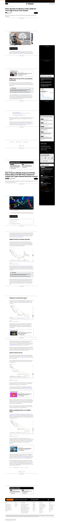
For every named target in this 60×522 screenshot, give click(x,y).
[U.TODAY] (30, 3)
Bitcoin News (42, 178)
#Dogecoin (26, 467)
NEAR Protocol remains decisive (14, 219)
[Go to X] (41, 157)
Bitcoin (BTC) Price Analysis (24, 504)
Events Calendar (41, 511)
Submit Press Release (42, 504)
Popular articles (45, 165)
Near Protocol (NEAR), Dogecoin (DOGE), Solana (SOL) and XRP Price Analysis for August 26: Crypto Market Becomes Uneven (20, 90)
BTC (43, 89)
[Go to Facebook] (45, 157)
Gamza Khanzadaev (21, 450)
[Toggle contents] (19, 471)
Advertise (40, 502)
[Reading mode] (20, 146)
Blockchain (34, 504)
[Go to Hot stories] (32, 88)
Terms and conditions (8, 520)
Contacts (50, 504)
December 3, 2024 (23, 115)
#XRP (11, 467)
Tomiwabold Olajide (21, 334)
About (50, 502)
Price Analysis (12, 164)
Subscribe (10, 499)
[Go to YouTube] (52, 157)
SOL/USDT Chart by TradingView (13, 380)
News (6, 12)
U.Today (15, 45)
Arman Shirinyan (13, 168)
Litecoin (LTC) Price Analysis (24, 511)
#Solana (22, 467)
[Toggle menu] (6, 3)
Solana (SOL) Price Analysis (24, 512)
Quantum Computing (47, 178)
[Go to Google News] (13, 48)
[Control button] (37, 13)
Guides (34, 502)
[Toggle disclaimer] (10, 212)
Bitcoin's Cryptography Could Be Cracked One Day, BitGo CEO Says (20, 276)
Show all (47, 151)
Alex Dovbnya (25, 167)
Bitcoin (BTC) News (7, 504)
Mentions (40, 512)
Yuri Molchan (10, 12)
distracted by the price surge (24, 123)
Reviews (42, 136)
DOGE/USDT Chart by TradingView (14, 321)
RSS (49, 511)
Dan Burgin (43, 139)
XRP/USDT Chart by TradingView (13, 436)
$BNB (16, 112)
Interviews (42, 126)
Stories (16, 502)
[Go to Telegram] (48, 157)
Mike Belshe (42, 179)
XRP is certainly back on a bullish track (15, 223)
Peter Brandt (20, 51)
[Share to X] (35, 13)
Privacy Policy (13, 520)
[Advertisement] (21, 24)
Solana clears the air (12, 222)
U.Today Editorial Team (45, 121)
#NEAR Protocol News (16, 467)
